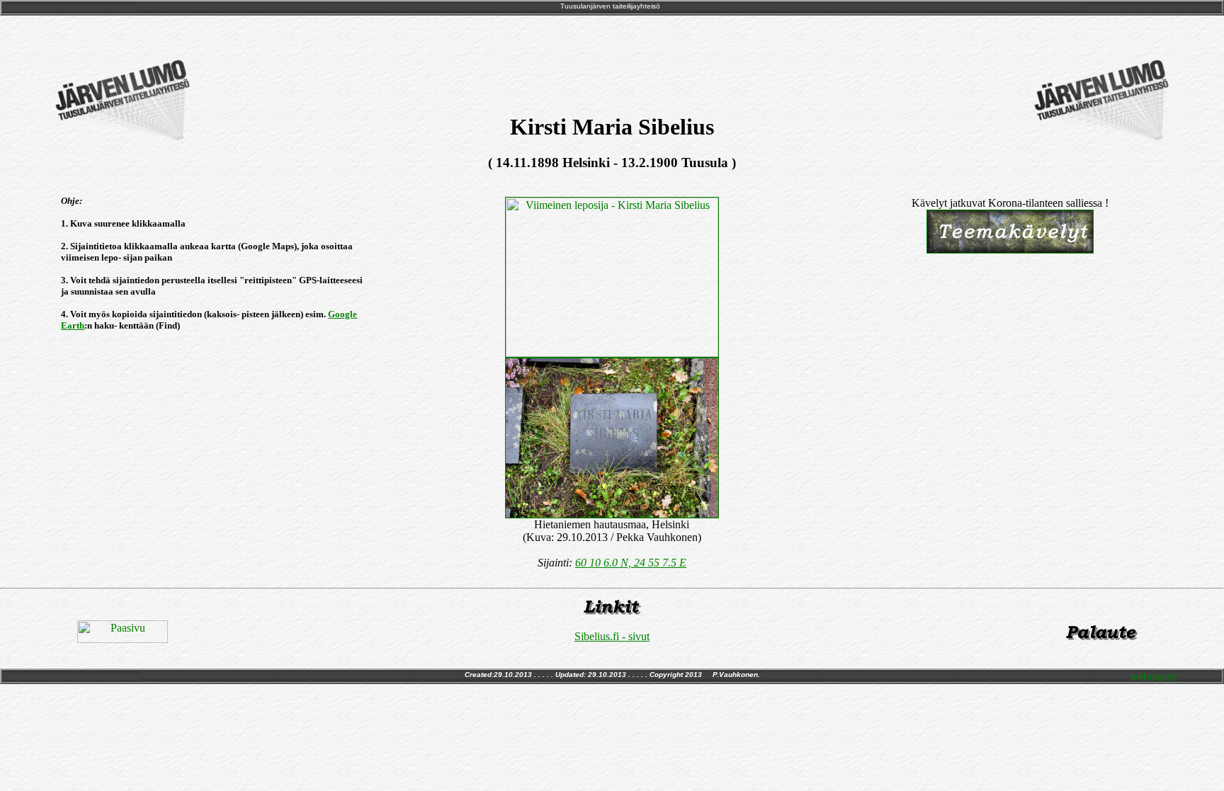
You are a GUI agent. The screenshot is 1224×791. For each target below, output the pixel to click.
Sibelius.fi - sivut (612, 636)
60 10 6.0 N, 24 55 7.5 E (630, 563)
